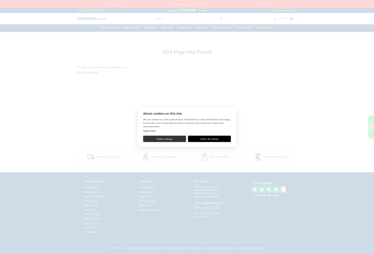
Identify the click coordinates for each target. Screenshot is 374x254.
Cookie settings (165, 138)
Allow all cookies (209, 138)
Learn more (149, 130)
